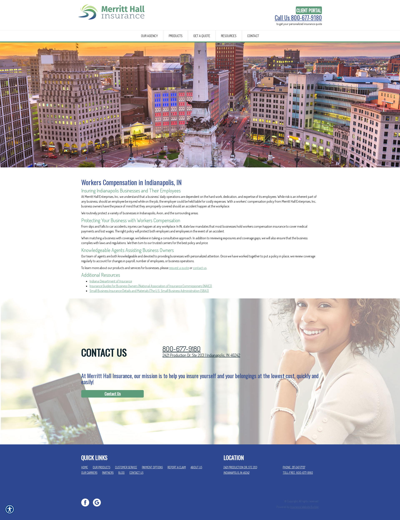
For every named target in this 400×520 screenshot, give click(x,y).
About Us (196, 467)
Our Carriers (89, 472)
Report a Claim (177, 467)
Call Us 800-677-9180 (298, 18)
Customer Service (126, 467)
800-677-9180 (181, 348)
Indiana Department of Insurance (111, 281)
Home (84, 467)
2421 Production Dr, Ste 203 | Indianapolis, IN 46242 (201, 355)
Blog (121, 472)
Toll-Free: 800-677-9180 (298, 472)
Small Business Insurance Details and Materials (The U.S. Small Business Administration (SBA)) (149, 291)
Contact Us (113, 393)
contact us (199, 268)
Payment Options (152, 467)
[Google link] (98, 502)
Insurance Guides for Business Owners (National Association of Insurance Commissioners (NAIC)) (151, 286)
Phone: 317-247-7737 (294, 467)
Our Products (101, 467)
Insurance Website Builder (304, 507)
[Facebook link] (86, 502)
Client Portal (308, 10)
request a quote (179, 268)
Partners (108, 472)
